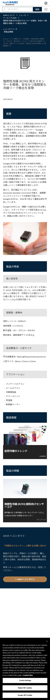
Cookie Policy (28, 675)
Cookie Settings (25, 680)
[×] (47, 641)
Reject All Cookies (25, 688)
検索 (37, 9)
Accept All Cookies (25, 695)
